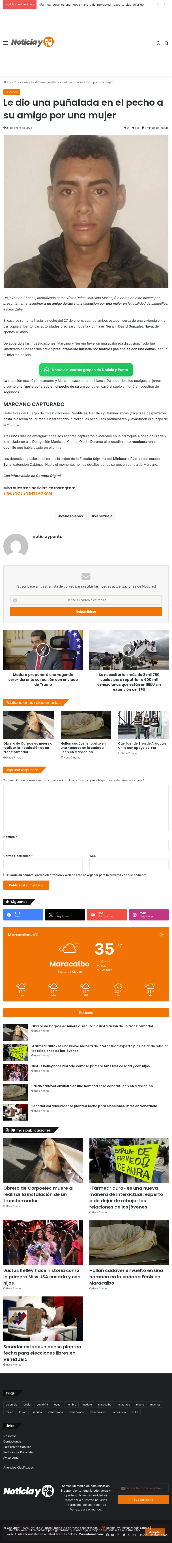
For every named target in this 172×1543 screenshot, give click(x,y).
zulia (135, 1412)
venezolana (55, 1412)
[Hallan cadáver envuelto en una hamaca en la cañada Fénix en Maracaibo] (86, 725)
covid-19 (42, 1404)
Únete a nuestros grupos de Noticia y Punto (90, 369)
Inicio (10, 82)
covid (27, 1404)
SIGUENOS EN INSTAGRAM (27, 493)
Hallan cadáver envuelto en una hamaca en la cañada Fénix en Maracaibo (83, 747)
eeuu (57, 1404)
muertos (155, 1404)
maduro (87, 1404)
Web (92, 856)
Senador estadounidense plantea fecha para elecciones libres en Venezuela (94, 1106)
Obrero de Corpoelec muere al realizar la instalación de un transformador (28, 747)
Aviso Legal (11, 1457)
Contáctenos (12, 1441)
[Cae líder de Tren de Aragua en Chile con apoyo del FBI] (143, 725)
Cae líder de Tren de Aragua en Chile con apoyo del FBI (143, 745)
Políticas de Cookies (17, 1447)
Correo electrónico (18, 856)
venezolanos (72, 516)
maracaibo (104, 1404)
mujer (9, 1412)
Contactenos (159, 1535)
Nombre (10, 837)
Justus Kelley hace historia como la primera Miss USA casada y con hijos (90, 1066)
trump (22, 1412)
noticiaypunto (47, 536)
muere (140, 1404)
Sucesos (22, 82)
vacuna (37, 1412)
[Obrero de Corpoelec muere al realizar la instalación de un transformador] (28, 725)
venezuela (103, 516)
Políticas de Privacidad (18, 1452)
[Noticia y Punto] (32, 43)
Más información (91, 1534)
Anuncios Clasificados (18, 1467)
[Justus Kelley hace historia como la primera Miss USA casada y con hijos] (15, 1072)
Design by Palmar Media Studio (127, 1528)
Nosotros (9, 1436)
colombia (11, 1404)
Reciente (86, 1012)
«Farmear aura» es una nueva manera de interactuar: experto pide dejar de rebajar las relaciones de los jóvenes (126, 1197)
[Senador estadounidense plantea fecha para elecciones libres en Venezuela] (15, 1112)
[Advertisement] (103, 42)
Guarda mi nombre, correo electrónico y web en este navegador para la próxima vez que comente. (77, 875)
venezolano (76, 1412)
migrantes (124, 1404)
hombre (71, 1404)
